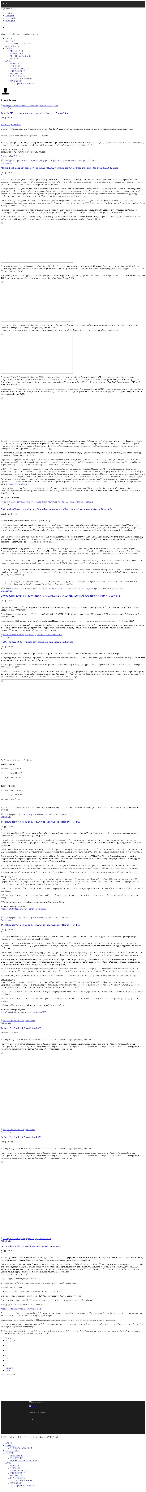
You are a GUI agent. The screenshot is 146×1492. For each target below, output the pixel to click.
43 (6, 1343)
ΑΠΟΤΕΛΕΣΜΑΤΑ (12, 46)
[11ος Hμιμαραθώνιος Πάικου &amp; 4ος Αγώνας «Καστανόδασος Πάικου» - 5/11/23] (36, 814)
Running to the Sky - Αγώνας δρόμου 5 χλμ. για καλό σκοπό (31, 1245)
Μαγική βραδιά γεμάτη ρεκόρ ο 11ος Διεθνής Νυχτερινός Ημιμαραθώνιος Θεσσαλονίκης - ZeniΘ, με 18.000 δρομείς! (60, 167)
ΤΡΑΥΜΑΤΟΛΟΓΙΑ (17, 76)
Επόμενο (9, 1368)
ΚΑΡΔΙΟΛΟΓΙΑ (16, 73)
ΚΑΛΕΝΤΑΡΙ (10, 41)
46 (6, 1350)
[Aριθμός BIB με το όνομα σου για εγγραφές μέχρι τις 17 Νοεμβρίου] (29, 105)
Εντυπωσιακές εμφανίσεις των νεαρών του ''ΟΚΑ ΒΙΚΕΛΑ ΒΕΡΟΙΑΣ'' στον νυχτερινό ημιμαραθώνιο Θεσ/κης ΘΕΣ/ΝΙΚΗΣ (60, 595)
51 (6, 1363)
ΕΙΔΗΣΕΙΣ (9, 48)
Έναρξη (8, 1338)
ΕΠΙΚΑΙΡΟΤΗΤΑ (16, 53)
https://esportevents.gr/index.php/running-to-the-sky (22, 1309)
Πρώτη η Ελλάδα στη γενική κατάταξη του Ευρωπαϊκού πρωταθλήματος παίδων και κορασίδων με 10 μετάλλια (57, 509)
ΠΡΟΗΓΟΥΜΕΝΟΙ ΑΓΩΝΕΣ (21, 43)
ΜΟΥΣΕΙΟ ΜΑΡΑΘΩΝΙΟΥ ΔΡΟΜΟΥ (24, 1460)
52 (6, 1365)
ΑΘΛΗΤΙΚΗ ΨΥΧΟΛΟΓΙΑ (20, 68)
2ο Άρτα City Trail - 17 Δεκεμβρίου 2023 (21, 1028)
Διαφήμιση (9, 15)
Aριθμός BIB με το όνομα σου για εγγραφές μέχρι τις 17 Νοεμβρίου (35, 113)
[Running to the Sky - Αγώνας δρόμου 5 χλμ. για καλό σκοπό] (26, 1238)
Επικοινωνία (10, 18)
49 (6, 1358)
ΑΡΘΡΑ (8, 61)
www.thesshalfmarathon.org (17, 484)
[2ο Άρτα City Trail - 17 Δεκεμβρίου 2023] (18, 1020)
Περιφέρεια (10, 20)
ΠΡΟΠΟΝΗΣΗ (16, 66)
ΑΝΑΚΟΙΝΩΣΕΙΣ (16, 51)
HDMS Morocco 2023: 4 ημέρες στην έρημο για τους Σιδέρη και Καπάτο (37, 641)
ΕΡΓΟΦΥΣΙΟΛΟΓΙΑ (17, 71)
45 (6, 1348)
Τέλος (7, 1370)
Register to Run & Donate (11, 156)
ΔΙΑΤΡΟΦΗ (14, 63)
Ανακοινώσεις (7, 108)
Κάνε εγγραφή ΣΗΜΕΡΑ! (11, 124)
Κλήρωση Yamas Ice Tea (25, 83)
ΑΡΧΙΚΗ (8, 38)
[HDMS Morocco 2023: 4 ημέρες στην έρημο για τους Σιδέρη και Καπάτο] (31, 634)
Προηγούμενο (11, 1340)
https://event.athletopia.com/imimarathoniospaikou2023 (23, 909)
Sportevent (9, 13)
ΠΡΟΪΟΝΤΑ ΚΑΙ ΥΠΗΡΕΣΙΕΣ (21, 78)
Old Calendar (6, 817)
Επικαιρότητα (6, 163)
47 (6, 1353)
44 (6, 1345)
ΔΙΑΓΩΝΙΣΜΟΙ (16, 81)
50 (6, 1360)
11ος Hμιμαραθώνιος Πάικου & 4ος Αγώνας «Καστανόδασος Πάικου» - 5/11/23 (40, 821)
